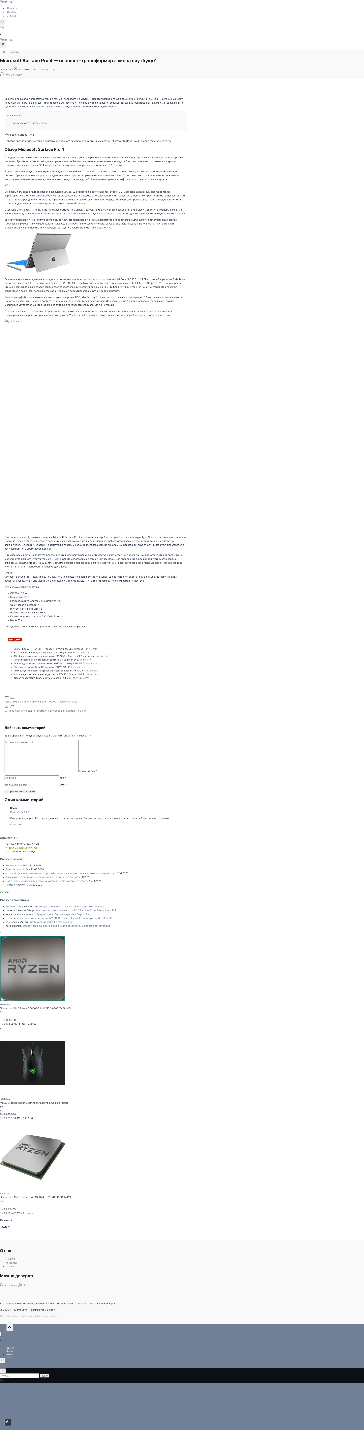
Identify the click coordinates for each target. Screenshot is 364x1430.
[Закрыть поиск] (3, 1370)
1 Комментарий (13, 74)
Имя (63, 777)
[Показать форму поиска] (2, 22)
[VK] (2, 28)
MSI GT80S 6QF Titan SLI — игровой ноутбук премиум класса (48, 648)
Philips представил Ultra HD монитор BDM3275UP (42, 667)
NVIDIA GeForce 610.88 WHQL (22, 848)
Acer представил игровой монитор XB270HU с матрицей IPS (48, 663)
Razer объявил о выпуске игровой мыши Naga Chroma (44, 652)
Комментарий (88, 770)
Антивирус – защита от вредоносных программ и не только (41, 877)
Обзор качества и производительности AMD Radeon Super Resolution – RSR (71, 910)
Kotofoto (5, 1226)
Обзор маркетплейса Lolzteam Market (50, 922)
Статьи (10, 1266)
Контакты (11, 1262)
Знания (11, 16)
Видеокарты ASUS (17, 865)
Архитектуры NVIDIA (18, 869)
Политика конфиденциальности (39, 1316)
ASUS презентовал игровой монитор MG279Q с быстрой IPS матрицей (54, 656)
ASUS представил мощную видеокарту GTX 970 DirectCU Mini (49, 674)
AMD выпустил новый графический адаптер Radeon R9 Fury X (48, 670)
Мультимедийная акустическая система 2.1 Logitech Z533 (46, 659)
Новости (12, 8)
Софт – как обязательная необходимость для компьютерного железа (47, 881)
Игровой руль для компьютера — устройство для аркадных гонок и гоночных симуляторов (60, 873)
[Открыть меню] (3, 45)
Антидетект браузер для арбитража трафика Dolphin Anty (56, 914)
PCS (2, 52)
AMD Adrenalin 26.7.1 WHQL (21, 851)
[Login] (96, 34)
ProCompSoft (13, 906)
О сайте (10, 1258)
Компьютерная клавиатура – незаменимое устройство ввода (69, 906)
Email (63, 784)
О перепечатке (9, 1316)
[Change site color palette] (7, 1422)
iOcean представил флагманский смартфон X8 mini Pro (44, 677)
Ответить (15, 824)
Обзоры (11, 12)
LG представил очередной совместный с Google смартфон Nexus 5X (45, 709)
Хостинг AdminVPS (17, 884)
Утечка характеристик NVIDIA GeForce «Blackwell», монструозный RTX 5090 (67, 918)
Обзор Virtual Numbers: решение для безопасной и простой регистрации (66, 925)
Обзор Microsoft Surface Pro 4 (29, 123)
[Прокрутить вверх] (3, 1328)
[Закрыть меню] (1, 1334)
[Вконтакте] (2, 1366)
